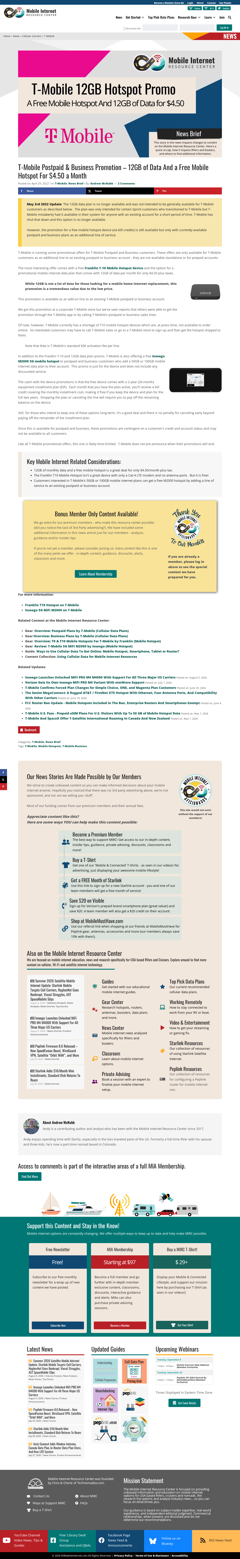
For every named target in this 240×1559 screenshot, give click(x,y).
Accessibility (180, 1555)
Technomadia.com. (91, 1483)
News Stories (47, 1006)
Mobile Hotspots (49, 746)
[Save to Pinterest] (3, 786)
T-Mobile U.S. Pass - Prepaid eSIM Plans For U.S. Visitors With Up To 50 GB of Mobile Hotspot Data (102, 713)
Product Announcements (69, 1455)
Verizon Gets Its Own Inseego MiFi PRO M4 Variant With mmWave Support (84, 682)
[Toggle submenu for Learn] (214, 17)
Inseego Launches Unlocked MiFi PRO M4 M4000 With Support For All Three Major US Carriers (100, 677)
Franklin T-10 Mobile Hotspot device (114, 268)
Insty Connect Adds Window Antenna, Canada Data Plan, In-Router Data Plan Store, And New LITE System (55, 1448)
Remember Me (133, 28)
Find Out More (30, 1176)
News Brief (75, 183)
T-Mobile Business (74, 746)
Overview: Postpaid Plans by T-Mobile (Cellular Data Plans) (81, 631)
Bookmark (30, 729)
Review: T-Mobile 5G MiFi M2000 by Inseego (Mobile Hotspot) (83, 646)
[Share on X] (3, 779)
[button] (229, 17)
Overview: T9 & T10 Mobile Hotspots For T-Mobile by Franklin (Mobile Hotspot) (97, 641)
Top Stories (62, 1006)
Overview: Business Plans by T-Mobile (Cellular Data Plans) (81, 636)
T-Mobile (61, 183)
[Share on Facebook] (3, 772)
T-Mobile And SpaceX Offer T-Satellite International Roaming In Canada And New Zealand (97, 718)
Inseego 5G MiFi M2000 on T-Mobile (53, 610)
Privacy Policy (123, 1555)
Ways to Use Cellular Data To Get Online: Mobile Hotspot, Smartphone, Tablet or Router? (107, 651)
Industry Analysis (56, 1002)
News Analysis (70, 1375)
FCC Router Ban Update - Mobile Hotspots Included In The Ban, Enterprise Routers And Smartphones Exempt (112, 703)
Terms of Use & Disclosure (152, 1555)
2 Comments (126, 183)
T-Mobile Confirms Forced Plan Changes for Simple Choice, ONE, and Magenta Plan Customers (100, 688)
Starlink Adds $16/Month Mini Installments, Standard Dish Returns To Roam (55, 1075)
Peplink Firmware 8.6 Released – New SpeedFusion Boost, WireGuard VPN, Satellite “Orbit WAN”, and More (54, 1050)
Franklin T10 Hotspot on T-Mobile (52, 605)
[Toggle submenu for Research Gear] (199, 17)
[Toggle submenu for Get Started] (143, 17)
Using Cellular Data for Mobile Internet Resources (97, 656)
